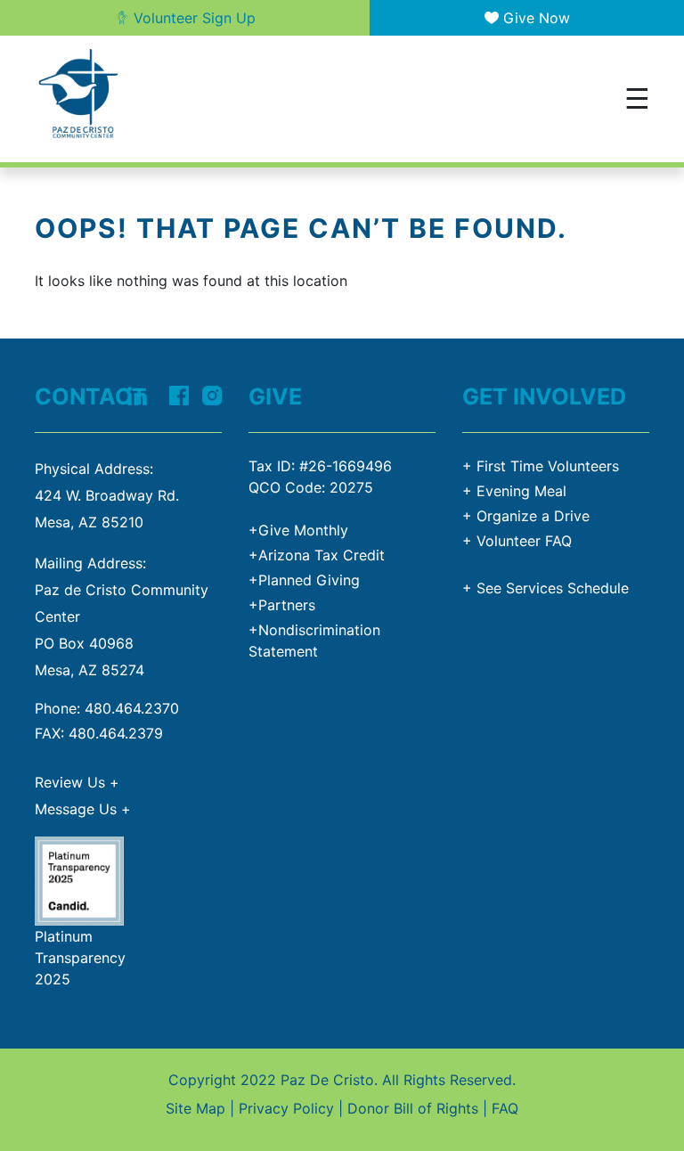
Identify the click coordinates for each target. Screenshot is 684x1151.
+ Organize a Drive (526, 516)
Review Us (77, 782)
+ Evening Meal (514, 491)
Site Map (195, 1108)
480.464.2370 (132, 708)
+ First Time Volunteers (540, 466)
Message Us (83, 809)
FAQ (505, 1108)
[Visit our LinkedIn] (136, 394)
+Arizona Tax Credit (316, 555)
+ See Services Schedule (545, 588)
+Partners (281, 605)
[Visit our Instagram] (212, 394)
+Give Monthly (298, 530)
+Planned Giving (304, 580)
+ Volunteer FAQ (517, 541)
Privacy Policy (286, 1108)
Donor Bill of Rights (412, 1108)
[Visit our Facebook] (179, 394)
